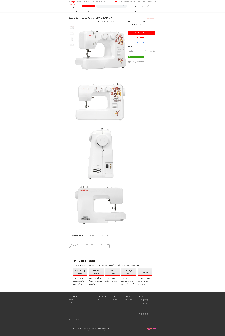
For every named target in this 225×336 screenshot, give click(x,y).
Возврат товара (73, 313)
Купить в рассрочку (141, 42)
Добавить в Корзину (142, 32)
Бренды (120, 1)
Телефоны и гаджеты (74, 11)
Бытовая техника (113, 11)
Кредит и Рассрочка (137, 1)
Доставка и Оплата (127, 1)
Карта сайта (128, 305)
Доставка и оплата (73, 305)
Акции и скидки (72, 308)
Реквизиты (100, 299)
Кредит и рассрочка (132, 62)
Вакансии (114, 302)
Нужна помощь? (152, 11)
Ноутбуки (88, 11)
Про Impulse (115, 299)
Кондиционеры (136, 11)
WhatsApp (95, 1)
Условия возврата (147, 1)
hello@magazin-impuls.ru (144, 303)
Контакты (153, 1)
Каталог (89, 6)
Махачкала (78, 1)
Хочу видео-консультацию (136, 57)
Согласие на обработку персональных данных (80, 319)
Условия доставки (131, 61)
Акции (116, 1)
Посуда (125, 11)
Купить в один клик (141, 37)
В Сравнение (103, 21)
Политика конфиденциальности (76, 316)
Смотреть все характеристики (134, 53)
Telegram (103, 1)
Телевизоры (99, 11)
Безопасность (128, 299)
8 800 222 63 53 (86, 1)
